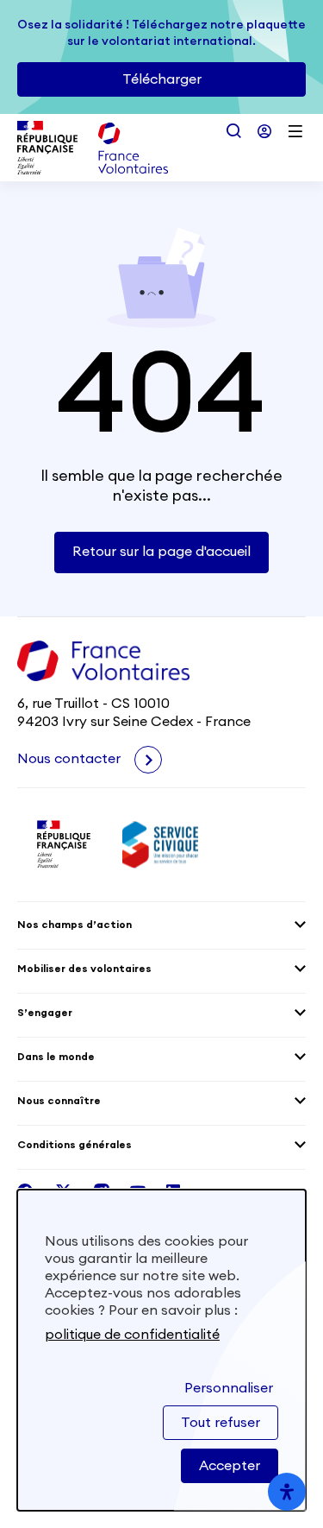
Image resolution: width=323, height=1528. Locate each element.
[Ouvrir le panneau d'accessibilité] (287, 1492)
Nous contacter (70, 759)
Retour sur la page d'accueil (161, 552)
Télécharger (162, 79)
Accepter (229, 1466)
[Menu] (295, 131)
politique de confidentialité (132, 1335)
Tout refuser (220, 1423)
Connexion (264, 131)
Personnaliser (228, 1388)
